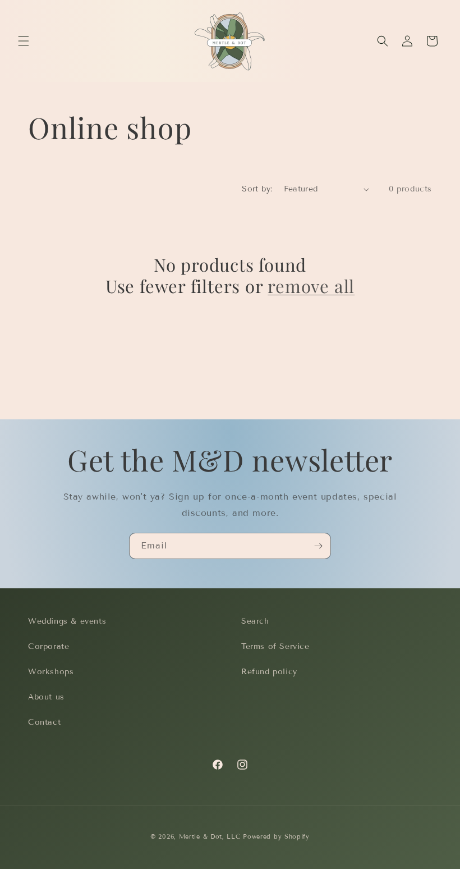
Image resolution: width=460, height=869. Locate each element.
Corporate (48, 646)
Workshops (50, 671)
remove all (311, 285)
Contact (44, 722)
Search (255, 621)
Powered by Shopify (276, 836)
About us (46, 697)
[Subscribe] (318, 546)
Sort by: (257, 189)
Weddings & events (67, 621)
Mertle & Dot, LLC (210, 836)
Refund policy (269, 671)
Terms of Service (275, 646)
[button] (23, 41)
